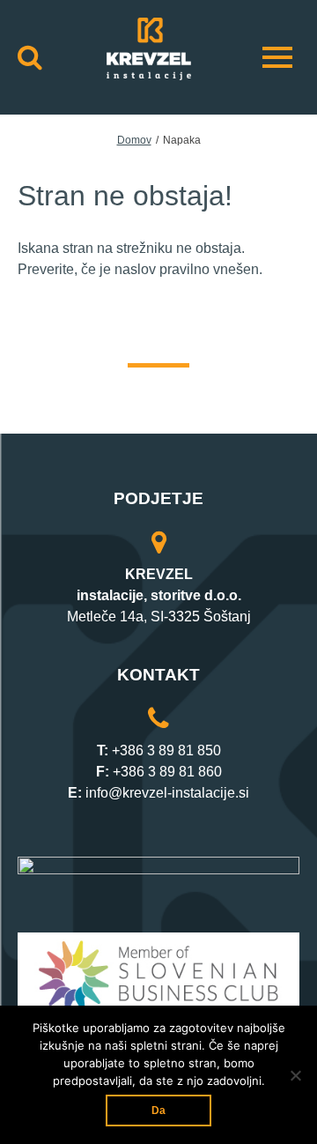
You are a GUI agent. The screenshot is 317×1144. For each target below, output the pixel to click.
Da (158, 1110)
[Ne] (295, 1075)
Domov (134, 140)
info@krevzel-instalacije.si (167, 792)
